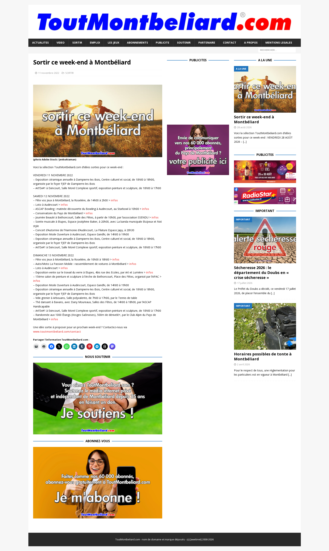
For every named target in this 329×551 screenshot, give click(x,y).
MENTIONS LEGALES (278, 42)
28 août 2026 (244, 127)
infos (114, 200)
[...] (245, 141)
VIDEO (61, 42)
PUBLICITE (162, 42)
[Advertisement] (199, 92)
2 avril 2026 (243, 364)
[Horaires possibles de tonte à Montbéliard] (265, 326)
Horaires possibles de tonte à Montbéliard (263, 356)
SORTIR (77, 42)
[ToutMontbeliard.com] (164, 36)
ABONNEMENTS (137, 42)
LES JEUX (113, 42)
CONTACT (229, 42)
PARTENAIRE (206, 42)
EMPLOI (95, 42)
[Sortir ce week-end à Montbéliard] (265, 89)
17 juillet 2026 (244, 283)
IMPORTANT (265, 211)
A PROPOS (251, 42)
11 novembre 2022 (48, 73)
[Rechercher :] (277, 50)
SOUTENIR (184, 42)
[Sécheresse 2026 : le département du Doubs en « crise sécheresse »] (265, 240)
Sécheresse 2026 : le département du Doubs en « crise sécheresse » (261, 272)
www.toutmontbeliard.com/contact (57, 331)
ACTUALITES (40, 42)
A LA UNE (265, 60)
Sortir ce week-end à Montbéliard (254, 119)
